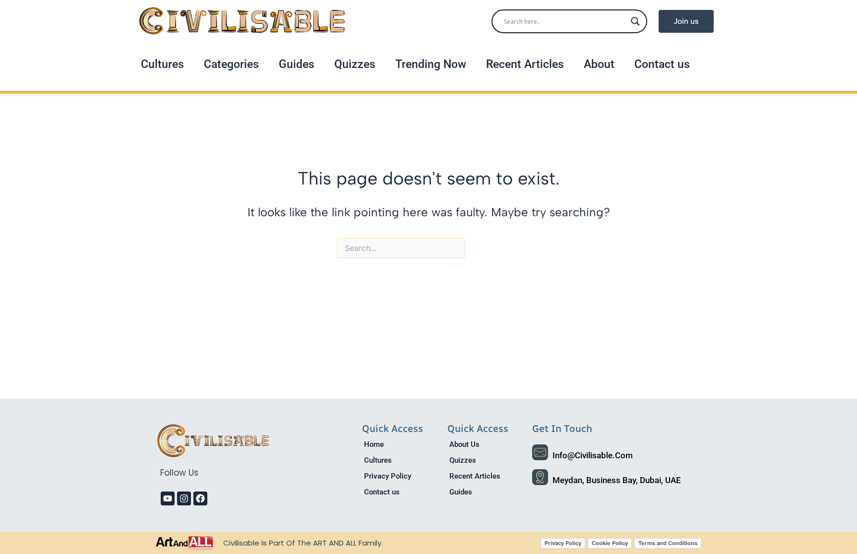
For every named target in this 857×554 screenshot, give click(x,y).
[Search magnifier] (635, 21)
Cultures (162, 64)
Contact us (662, 64)
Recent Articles (525, 64)
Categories (231, 64)
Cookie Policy (610, 543)
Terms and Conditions (667, 543)
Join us (686, 21)
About (599, 64)
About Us (464, 444)
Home (374, 444)
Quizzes (354, 64)
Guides (296, 64)
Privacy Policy (387, 476)
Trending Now (430, 64)
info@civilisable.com (592, 455)
